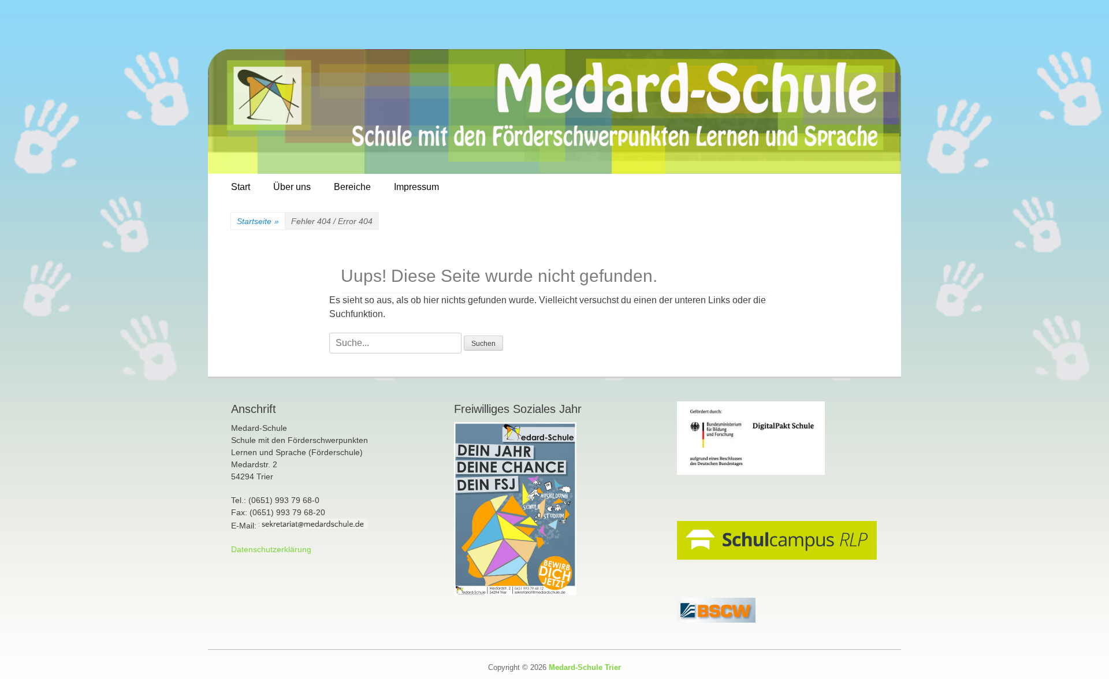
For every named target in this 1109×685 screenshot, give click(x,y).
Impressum (416, 187)
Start (240, 187)
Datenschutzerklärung (271, 549)
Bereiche (352, 187)
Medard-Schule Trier (585, 667)
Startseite (258, 221)
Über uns (292, 187)
